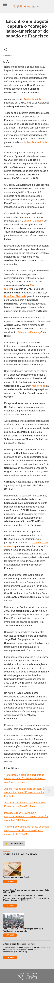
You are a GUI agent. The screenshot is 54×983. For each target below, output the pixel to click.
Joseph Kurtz (38, 386)
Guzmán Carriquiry (33, 221)
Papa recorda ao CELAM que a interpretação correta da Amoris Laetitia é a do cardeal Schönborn (26, 816)
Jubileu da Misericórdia (35, 142)
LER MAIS (10, 881)
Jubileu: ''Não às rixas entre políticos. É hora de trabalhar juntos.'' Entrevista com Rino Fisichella (26, 792)
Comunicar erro (14, 843)
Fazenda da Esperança (29, 332)
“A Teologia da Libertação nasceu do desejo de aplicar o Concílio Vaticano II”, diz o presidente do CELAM (26, 830)
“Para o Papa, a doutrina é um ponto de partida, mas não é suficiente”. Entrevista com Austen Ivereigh (25, 778)
